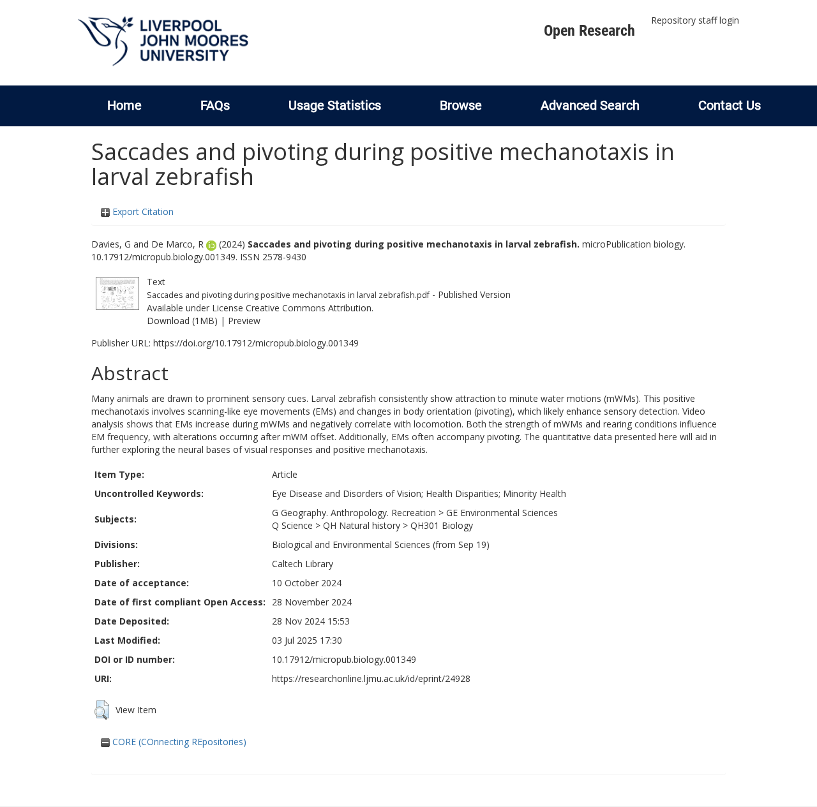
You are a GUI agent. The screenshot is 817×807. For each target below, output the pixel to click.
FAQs (215, 105)
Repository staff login (695, 20)
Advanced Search (590, 105)
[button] (101, 710)
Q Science (292, 525)
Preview (244, 321)
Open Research (589, 31)
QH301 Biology (441, 525)
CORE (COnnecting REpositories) (178, 742)
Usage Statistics (335, 105)
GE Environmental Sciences (502, 513)
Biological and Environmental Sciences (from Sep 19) (381, 544)
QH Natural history (361, 525)
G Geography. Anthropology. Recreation (354, 513)
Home (124, 105)
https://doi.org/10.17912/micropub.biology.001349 (256, 343)
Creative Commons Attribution (308, 308)
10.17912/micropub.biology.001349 (344, 659)
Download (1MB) (182, 321)
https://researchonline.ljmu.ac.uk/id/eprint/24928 (371, 678)
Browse (461, 105)
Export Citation (142, 211)
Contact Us (729, 105)
